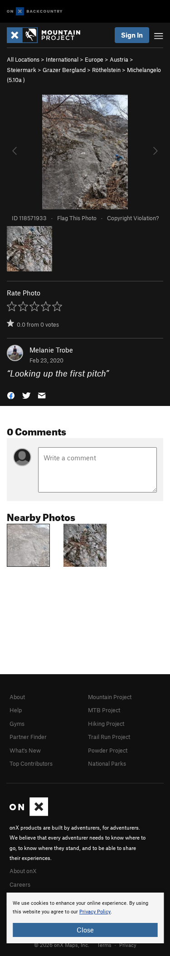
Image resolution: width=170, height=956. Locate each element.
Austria (119, 59)
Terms (104, 945)
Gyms (17, 723)
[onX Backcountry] (34, 11)
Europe (94, 59)
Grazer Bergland (64, 69)
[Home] (48, 35)
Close (85, 930)
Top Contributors (31, 763)
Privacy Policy (95, 912)
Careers (20, 884)
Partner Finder (28, 736)
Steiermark (21, 69)
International (62, 59)
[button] (11, 394)
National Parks (107, 763)
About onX (23, 870)
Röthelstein (106, 69)
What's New (25, 750)
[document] (85, 918)
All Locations (23, 59)
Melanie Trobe (51, 350)
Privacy (127, 945)
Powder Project (107, 750)
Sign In (132, 35)
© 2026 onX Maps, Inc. (61, 945)
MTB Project (104, 710)
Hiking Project (106, 723)
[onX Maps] (29, 813)
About (17, 696)
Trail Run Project (109, 736)
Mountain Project (109, 696)
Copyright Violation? (133, 218)
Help (16, 710)
